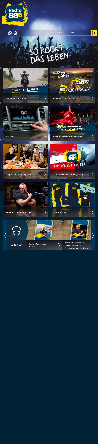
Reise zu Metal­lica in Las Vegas (67, 136)
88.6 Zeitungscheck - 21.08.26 (39, 245)
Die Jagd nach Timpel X (17, 98)
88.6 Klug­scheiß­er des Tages (19, 212)
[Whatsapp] (10, 33)
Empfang (10, 136)
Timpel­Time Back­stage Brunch (20, 174)
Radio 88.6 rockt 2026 (63, 98)
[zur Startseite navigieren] (15, 15)
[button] (16, 33)
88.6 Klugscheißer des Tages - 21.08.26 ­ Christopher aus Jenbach (76, 245)
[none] (4, 33)
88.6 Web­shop (60, 212)
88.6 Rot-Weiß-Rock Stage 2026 (68, 174)
